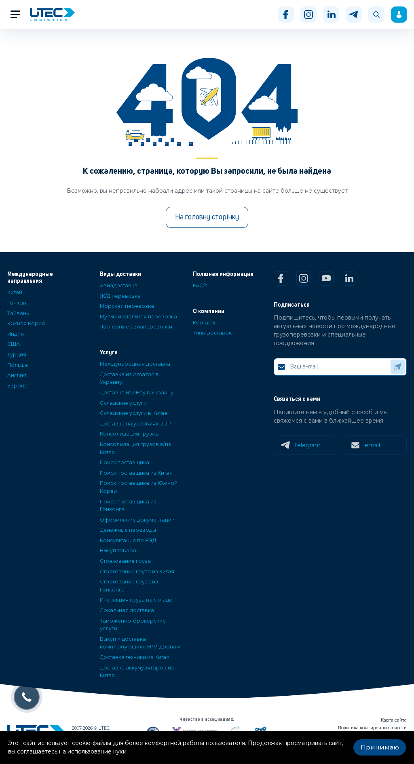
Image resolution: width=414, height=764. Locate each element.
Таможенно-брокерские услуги (133, 625)
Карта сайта (394, 720)
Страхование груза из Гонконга (129, 586)
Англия (16, 375)
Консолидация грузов (129, 434)
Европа (17, 386)
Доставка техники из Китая (134, 657)
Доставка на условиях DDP (135, 424)
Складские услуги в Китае (133, 413)
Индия (15, 334)
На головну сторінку (207, 217)
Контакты (205, 323)
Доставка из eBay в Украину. (137, 392)
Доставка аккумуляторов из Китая (137, 672)
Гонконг (18, 303)
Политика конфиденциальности (372, 727)
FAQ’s (200, 285)
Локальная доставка (127, 610)
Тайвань (18, 313)
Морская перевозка (127, 306)
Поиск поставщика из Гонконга (128, 506)
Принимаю (380, 747)
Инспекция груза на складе (136, 600)
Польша (17, 365)
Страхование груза (125, 561)
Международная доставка (135, 364)
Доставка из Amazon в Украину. (129, 378)
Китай (14, 292)
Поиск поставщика (124, 462)
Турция (16, 354)
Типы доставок (212, 333)
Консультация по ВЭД (128, 540)
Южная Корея (26, 323)
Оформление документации (137, 520)
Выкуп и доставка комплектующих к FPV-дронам (140, 643)
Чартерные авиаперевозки (136, 327)
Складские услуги (123, 403)
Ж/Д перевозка (120, 296)
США (13, 344)
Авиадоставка (118, 285)
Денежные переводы (128, 530)
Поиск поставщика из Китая (136, 473)
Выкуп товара (118, 550)
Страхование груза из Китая (137, 571)
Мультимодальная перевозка (138, 317)
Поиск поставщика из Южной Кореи (138, 487)
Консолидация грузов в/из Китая (135, 448)
